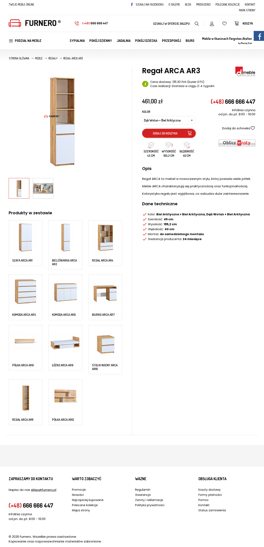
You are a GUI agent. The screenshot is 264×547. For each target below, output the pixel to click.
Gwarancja (143, 495)
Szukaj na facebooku (150, 4)
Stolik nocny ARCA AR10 (105, 367)
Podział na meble (28, 41)
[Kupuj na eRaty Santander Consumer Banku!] (237, 143)
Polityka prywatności (149, 505)
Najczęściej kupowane (88, 500)
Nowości (78, 495)
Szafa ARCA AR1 (22, 260)
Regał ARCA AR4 (102, 260)
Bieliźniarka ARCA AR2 (64, 262)
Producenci (203, 4)
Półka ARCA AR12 (63, 420)
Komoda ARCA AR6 (64, 315)
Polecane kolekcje (228, 4)
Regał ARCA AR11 (22, 420)
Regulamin (142, 490)
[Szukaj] (197, 23)
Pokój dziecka (146, 41)
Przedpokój (171, 41)
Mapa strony (247, 10)
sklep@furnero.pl (43, 490)
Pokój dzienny (100, 41)
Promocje (79, 490)
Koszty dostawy (209, 490)
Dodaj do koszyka (165, 133)
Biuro (190, 41)
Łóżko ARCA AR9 (62, 365)
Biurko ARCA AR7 (103, 315)
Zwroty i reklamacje (149, 500)
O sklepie (174, 4)
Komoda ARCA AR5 (24, 315)
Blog (188, 4)
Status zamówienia (212, 510)
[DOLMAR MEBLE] (245, 71)
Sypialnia (77, 41)
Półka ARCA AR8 (23, 365)
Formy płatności (210, 495)
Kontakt (250, 4)
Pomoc (203, 500)
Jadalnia (124, 41)
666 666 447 (95, 23)
